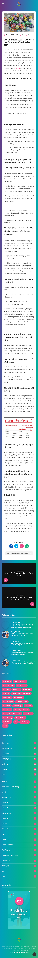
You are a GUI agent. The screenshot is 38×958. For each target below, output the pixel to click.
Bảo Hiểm (7, 681)
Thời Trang (7, 718)
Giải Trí (6, 693)
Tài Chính (7, 722)
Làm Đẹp (6, 698)
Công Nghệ (21, 685)
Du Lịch (6, 689)
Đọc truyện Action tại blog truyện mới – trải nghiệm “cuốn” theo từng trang (23, 662)
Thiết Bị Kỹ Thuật (21, 710)
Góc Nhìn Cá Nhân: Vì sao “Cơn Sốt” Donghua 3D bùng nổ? (22, 653)
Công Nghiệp (8, 685)
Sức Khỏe (7, 710)
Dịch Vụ (16, 689)
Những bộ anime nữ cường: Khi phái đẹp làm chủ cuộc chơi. (22, 634)
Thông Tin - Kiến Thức (11, 714)
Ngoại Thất (18, 698)
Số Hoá (28, 706)
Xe (16, 722)
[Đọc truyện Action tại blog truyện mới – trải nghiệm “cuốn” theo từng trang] (5, 663)
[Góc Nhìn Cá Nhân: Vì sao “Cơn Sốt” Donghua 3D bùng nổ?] (5, 653)
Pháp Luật (18, 706)
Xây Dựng (24, 722)
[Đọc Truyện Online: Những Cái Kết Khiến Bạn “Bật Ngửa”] (5, 644)
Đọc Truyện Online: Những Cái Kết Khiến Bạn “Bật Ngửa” (22, 643)
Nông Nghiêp (22, 702)
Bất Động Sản (20, 681)
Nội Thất (6, 706)
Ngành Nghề (8, 702)
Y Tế (5, 726)
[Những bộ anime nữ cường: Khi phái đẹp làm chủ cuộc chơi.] (5, 634)
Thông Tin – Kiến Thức (10, 855)
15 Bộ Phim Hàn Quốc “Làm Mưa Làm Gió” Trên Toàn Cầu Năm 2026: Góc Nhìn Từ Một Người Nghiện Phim (22, 626)
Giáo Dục (26, 689)
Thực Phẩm (20, 718)
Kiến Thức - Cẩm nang (21, 693)
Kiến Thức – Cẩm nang (10, 787)
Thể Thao (28, 714)
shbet (18, 68)
